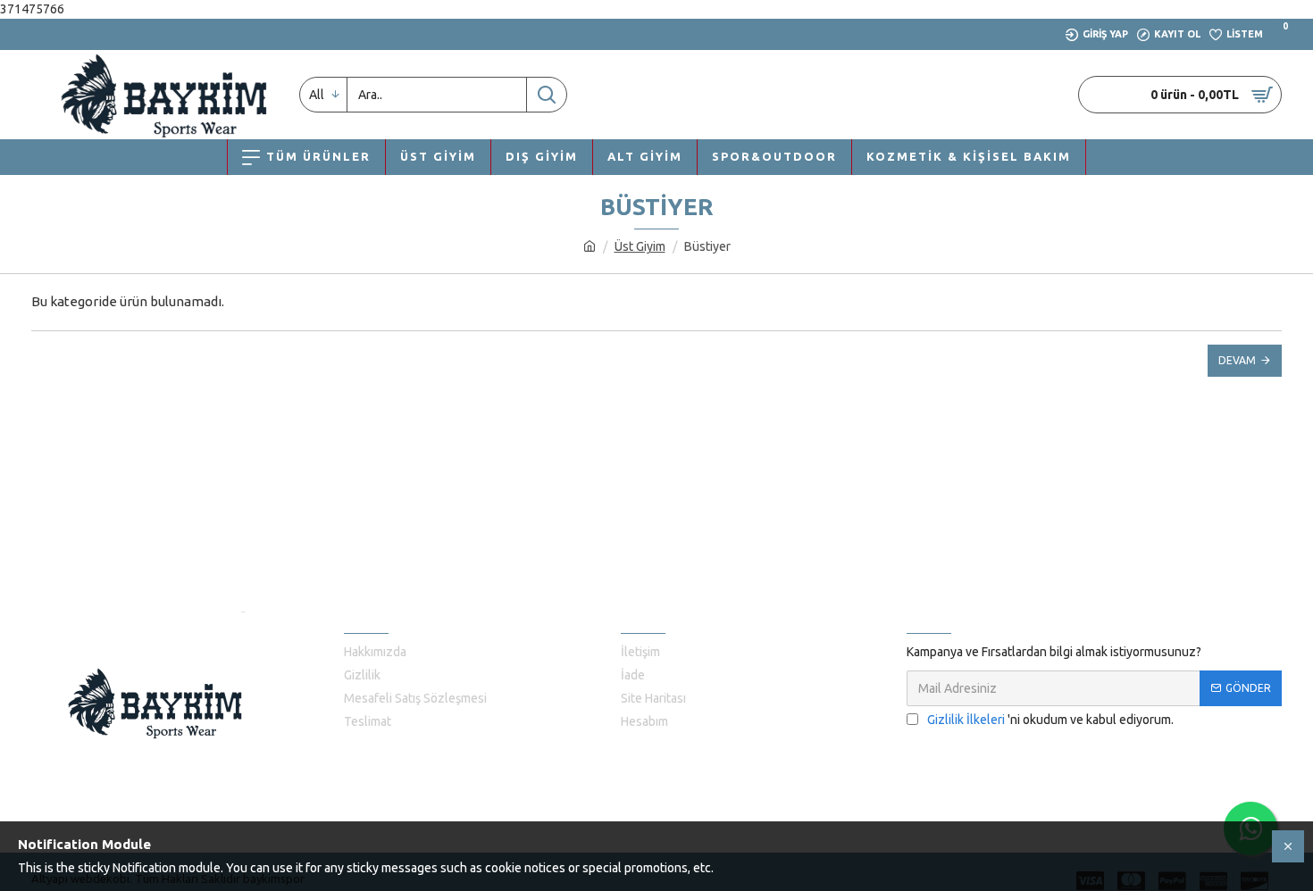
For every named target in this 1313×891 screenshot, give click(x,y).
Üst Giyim (640, 246)
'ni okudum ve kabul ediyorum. (1050, 719)
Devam (1237, 360)
